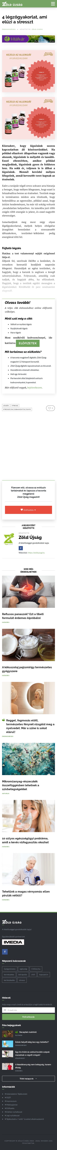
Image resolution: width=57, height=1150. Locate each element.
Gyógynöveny (9, 969)
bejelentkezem (34, 387)
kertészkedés (9, 980)
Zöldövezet (20, 1058)
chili (33, 974)
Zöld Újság (37, 29)
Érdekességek (9, 29)
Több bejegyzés (27, 1078)
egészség (23, 969)
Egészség (5, 622)
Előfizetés (29, 510)
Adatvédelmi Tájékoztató (16, 1094)
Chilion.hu (35, 969)
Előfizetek (28, 343)
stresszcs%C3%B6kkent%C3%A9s (17, 409)
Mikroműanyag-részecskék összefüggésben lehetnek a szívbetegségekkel (20, 785)
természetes (9, 974)
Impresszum (11, 1101)
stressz (15, 405)
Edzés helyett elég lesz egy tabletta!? (32, 1042)
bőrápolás (22, 974)
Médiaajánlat (11, 1104)
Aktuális (5, 793)
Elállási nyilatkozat (14, 1112)
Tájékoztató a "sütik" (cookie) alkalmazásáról (25, 1119)
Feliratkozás (28, 1017)
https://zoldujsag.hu (36, 552)
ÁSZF (8, 1097)
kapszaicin (43, 974)
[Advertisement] (28, 444)
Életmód (18, 1035)
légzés (6, 405)
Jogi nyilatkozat (13, 1115)
